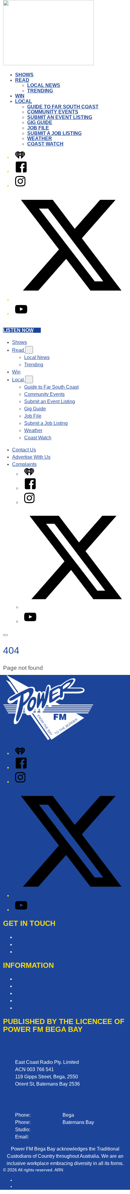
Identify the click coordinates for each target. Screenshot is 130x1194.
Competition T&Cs (35, 978)
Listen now (18, 330)
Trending (40, 90)
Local (23, 101)
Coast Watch (45, 143)
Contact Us (24, 449)
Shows (24, 74)
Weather (39, 138)
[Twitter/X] (71, 299)
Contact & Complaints (38, 937)
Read (22, 80)
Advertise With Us (31, 457)
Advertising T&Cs (34, 986)
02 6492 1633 (46, 1115)
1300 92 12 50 (46, 1129)
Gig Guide (39, 122)
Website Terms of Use (38, 1000)
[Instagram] (20, 185)
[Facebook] (21, 171)
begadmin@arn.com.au (55, 1136)
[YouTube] (21, 313)
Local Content (30, 1007)
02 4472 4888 (46, 1122)
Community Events (52, 111)
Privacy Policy (30, 993)
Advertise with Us (34, 944)
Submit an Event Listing (59, 117)
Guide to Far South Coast (63, 106)
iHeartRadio (26, 1186)
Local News (43, 85)
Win (19, 95)
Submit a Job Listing (54, 133)
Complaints (24, 464)
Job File (38, 127)
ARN (19, 1180)
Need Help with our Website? (46, 951)
